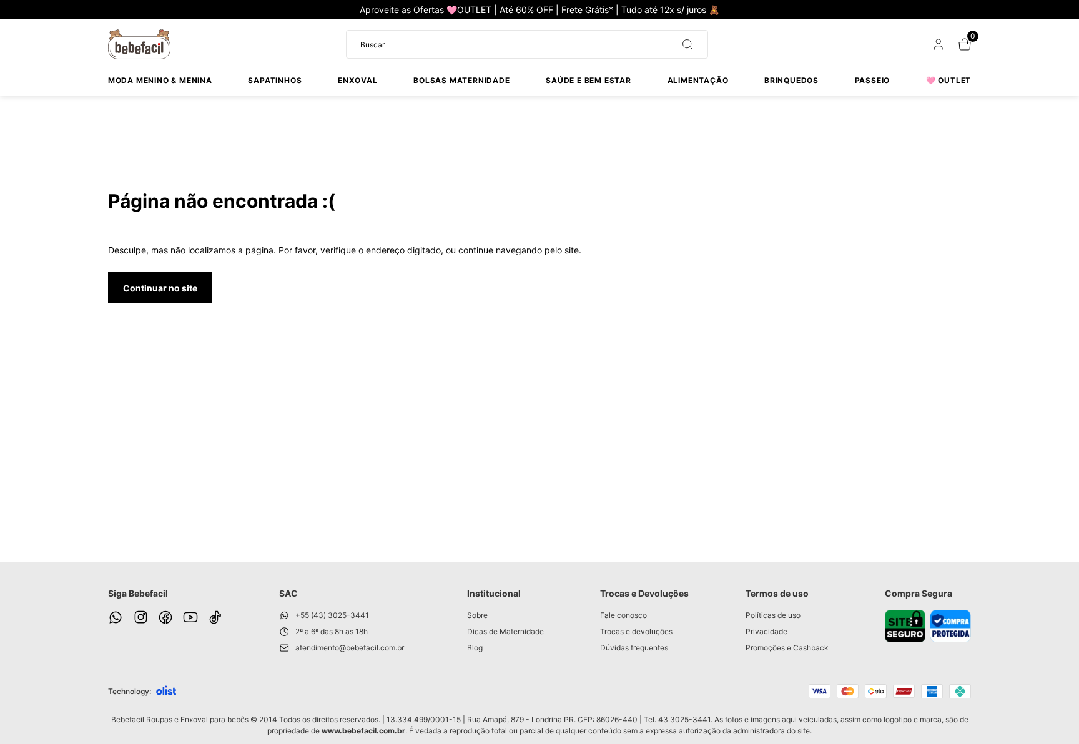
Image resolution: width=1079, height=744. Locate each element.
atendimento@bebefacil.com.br (349, 647)
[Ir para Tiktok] (215, 617)
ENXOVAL (358, 80)
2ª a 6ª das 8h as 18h (331, 631)
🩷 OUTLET (948, 80)
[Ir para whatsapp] (115, 617)
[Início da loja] (139, 44)
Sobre (477, 615)
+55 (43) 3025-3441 (332, 615)
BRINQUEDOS (791, 80)
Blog (475, 647)
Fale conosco (623, 615)
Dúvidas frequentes (634, 647)
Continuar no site (160, 288)
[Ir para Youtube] (190, 617)
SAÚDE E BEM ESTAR (588, 80)
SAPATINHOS (275, 80)
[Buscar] (682, 44)
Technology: (129, 691)
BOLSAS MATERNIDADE (461, 80)
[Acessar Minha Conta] (937, 47)
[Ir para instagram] (140, 617)
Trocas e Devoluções (644, 593)
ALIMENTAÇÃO (698, 80)
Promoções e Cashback (787, 647)
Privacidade (766, 631)
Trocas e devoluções (636, 631)
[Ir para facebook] (165, 617)
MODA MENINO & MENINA (160, 80)
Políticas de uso (773, 615)
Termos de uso (777, 593)
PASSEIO (872, 80)
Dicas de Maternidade (505, 631)
